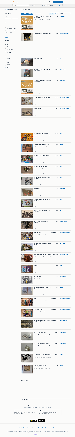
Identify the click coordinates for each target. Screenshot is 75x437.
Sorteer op (61, 11)
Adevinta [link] (39, 427)
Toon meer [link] (6, 37)
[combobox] (20, 5)
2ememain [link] (49, 427)
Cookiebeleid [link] (54, 424)
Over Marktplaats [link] (22, 427)
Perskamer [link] (34, 427)
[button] (46, 2)
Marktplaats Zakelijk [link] (17, 424)
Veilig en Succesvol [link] (26, 424)
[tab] (51, 14)
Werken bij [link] (29, 427)
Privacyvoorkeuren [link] (61, 424)
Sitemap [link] (54, 427)
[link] (16, 2)
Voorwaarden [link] (39, 424)
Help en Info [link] (33, 424)
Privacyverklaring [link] (47, 424)
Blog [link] (11, 424)
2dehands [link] (44, 427)
